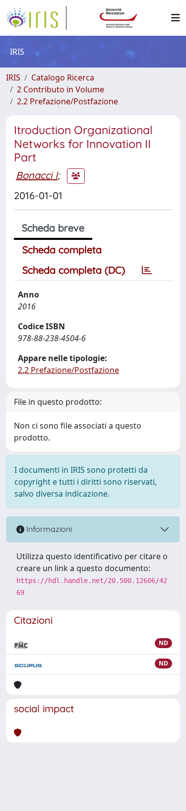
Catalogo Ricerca (62, 77)
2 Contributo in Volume (60, 89)
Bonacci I (37, 175)
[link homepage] (36, 18)
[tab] (146, 270)
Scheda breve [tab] (53, 227)
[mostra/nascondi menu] (175, 18)
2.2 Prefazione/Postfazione (67, 101)
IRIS (13, 77)
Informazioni (48, 529)
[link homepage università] (118, 18)
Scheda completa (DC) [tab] (73, 270)
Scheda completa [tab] (62, 249)
